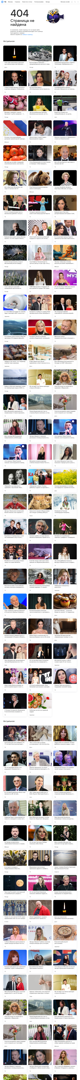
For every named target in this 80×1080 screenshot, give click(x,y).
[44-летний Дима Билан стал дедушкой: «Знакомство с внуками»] (15, 886)
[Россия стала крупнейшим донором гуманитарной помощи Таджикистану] (15, 132)
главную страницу (27, 34)
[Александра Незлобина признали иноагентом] (15, 804)
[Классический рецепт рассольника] (65, 1061)
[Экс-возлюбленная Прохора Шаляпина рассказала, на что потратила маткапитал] (40, 107)
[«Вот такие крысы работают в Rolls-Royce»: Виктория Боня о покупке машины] (40, 911)
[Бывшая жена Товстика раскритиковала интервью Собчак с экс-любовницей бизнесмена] (65, 206)
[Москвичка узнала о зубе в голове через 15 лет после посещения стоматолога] (65, 655)
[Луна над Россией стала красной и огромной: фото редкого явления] (15, 1011)
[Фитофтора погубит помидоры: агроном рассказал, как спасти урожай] (15, 157)
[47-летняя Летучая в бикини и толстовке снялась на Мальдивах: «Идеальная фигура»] (40, 804)
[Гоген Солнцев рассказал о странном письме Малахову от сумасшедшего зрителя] (65, 911)
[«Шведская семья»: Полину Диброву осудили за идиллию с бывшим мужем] (40, 480)
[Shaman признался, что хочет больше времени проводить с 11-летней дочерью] (40, 886)
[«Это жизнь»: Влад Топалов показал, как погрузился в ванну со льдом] (65, 431)
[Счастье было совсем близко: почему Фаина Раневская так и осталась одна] (65, 804)
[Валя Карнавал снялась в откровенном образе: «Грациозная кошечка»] (40, 829)
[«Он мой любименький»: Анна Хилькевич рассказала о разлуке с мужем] (40, 680)
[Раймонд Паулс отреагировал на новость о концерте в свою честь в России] (15, 936)
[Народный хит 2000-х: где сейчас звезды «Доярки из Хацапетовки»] (65, 729)
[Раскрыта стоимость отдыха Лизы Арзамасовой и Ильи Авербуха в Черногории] (40, 306)
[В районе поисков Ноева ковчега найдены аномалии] (40, 729)
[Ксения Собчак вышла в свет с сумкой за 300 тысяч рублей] (15, 829)
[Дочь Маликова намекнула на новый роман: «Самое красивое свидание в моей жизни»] (15, 406)
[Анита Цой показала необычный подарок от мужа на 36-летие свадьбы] (40, 231)
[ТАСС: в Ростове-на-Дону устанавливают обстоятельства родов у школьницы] (40, 861)
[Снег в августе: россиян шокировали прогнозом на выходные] (15, 281)
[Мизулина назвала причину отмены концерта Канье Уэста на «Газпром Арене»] (40, 455)
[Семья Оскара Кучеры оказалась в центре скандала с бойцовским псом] (15, 82)
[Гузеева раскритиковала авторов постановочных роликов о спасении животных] (15, 729)
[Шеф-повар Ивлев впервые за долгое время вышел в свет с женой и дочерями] (15, 680)
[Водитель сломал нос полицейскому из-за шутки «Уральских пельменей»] (65, 107)
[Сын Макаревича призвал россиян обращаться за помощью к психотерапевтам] (65, 82)
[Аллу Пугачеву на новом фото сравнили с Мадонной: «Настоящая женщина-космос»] (65, 381)
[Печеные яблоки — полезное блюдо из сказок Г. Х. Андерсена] (65, 605)
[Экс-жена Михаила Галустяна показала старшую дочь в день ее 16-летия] (65, 455)
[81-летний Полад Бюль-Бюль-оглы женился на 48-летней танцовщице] (15, 911)
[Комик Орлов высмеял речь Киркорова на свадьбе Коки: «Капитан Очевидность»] (65, 1011)
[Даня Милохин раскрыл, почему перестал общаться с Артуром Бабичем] (40, 936)
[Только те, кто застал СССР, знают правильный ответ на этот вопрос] (15, 1036)
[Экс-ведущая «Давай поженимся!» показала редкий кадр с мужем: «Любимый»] (65, 306)
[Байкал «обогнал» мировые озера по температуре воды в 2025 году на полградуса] (15, 381)
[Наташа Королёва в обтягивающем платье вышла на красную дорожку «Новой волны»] (40, 82)
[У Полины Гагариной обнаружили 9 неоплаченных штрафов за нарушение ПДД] (15, 705)
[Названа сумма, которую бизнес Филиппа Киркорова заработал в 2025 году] (40, 530)
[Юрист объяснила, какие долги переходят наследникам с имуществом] (15, 754)
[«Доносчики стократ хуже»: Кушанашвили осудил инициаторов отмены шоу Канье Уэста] (40, 132)
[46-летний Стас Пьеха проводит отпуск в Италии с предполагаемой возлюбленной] (40, 381)
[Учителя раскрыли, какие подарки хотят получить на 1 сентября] (65, 406)
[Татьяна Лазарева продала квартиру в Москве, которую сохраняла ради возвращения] (65, 182)
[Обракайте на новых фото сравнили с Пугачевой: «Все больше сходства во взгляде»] (15, 480)
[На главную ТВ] (4, 2)
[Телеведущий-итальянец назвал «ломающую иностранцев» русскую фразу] (65, 705)
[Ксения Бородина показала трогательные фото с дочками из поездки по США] (40, 605)
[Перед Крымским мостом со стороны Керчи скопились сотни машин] (40, 406)
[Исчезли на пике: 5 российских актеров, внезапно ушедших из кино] (15, 580)
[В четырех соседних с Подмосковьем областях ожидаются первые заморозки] (15, 986)
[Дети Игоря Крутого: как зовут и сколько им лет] (65, 157)
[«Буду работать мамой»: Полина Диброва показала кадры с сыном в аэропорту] (65, 861)
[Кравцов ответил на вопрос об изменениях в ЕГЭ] (40, 779)
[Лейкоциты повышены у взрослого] (65, 580)
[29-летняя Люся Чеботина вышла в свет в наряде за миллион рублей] (65, 281)
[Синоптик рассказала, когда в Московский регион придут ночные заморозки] (15, 256)
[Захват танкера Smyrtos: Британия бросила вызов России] (65, 986)
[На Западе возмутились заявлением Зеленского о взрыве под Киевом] (15, 961)
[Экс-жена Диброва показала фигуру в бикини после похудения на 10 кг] (65, 555)
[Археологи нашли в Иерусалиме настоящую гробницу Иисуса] (40, 505)
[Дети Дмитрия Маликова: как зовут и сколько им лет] (15, 182)
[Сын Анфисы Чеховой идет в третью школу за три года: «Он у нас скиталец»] (40, 256)
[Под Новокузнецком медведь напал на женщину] (40, 182)
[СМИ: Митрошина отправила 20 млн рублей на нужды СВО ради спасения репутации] (40, 281)
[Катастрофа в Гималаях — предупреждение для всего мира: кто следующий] (40, 57)
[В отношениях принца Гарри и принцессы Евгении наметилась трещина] (65, 231)
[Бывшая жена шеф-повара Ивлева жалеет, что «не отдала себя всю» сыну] (15, 231)
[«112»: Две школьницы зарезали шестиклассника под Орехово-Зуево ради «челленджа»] (15, 57)
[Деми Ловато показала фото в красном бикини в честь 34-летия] (40, 630)
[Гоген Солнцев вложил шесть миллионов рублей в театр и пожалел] (15, 206)
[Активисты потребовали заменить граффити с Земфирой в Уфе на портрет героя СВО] (65, 530)
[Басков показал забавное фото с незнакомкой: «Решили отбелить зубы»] (15, 630)
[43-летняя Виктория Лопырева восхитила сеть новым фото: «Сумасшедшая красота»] (40, 655)
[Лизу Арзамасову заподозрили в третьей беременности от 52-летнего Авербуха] (15, 655)
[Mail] (2, 2)
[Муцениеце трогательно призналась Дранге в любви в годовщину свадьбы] (40, 986)
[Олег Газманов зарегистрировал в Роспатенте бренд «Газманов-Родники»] (15, 605)
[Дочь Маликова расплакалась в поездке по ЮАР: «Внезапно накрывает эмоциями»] (65, 356)
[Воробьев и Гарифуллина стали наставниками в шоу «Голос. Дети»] (15, 530)
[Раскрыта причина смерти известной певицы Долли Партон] (40, 206)
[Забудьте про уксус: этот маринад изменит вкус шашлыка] (15, 356)
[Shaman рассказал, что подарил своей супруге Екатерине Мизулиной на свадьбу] (65, 886)
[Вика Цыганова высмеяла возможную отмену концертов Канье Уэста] (65, 936)
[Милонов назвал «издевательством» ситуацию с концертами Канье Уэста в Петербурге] (65, 331)
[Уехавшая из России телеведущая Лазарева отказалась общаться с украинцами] (65, 505)
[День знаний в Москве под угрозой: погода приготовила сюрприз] (65, 961)
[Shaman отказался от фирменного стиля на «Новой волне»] (65, 132)
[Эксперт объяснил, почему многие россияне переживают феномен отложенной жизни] (65, 256)
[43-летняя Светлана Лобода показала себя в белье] (40, 961)
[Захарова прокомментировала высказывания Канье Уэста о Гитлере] (65, 754)
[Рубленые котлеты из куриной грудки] (40, 705)
